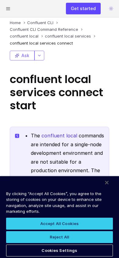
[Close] (107, 182)
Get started (83, 8)
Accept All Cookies (59, 223)
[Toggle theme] (111, 8)
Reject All (59, 236)
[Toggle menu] (7, 8)
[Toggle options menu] (39, 55)
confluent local (59, 136)
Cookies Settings (59, 250)
